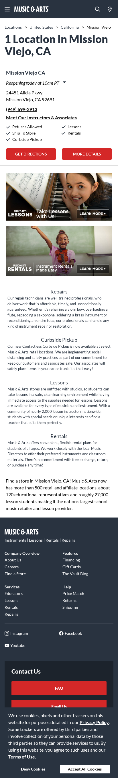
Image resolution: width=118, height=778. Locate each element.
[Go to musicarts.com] (31, 9)
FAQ (59, 688)
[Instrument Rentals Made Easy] (59, 254)
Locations (14, 27)
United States (42, 27)
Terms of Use (21, 756)
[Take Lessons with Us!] (59, 199)
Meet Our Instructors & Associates (41, 117)
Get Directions (31, 153)
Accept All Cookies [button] (85, 769)
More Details (87, 153)
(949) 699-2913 (21, 109)
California (70, 27)
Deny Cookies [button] (33, 769)
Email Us (59, 706)
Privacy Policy (94, 722)
